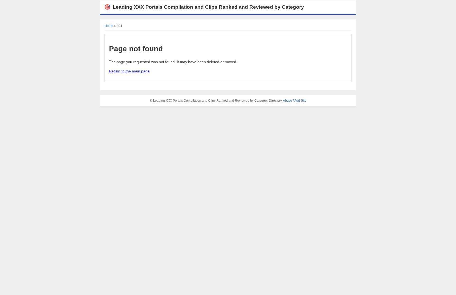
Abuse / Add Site (294, 100)
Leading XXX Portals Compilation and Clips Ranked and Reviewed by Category (204, 7)
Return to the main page (129, 71)
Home (108, 26)
